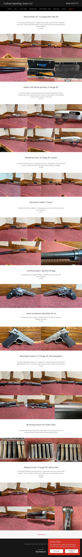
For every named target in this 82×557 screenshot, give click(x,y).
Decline (56, 551)
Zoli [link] (15, 9)
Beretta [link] (56, 9)
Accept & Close (71, 551)
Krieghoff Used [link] (45, 9)
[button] (71, 9)
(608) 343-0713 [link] (72, 3)
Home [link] (10, 9)
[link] (22, 4)
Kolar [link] (64, 9)
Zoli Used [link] (23, 9)
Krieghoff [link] (33, 9)
